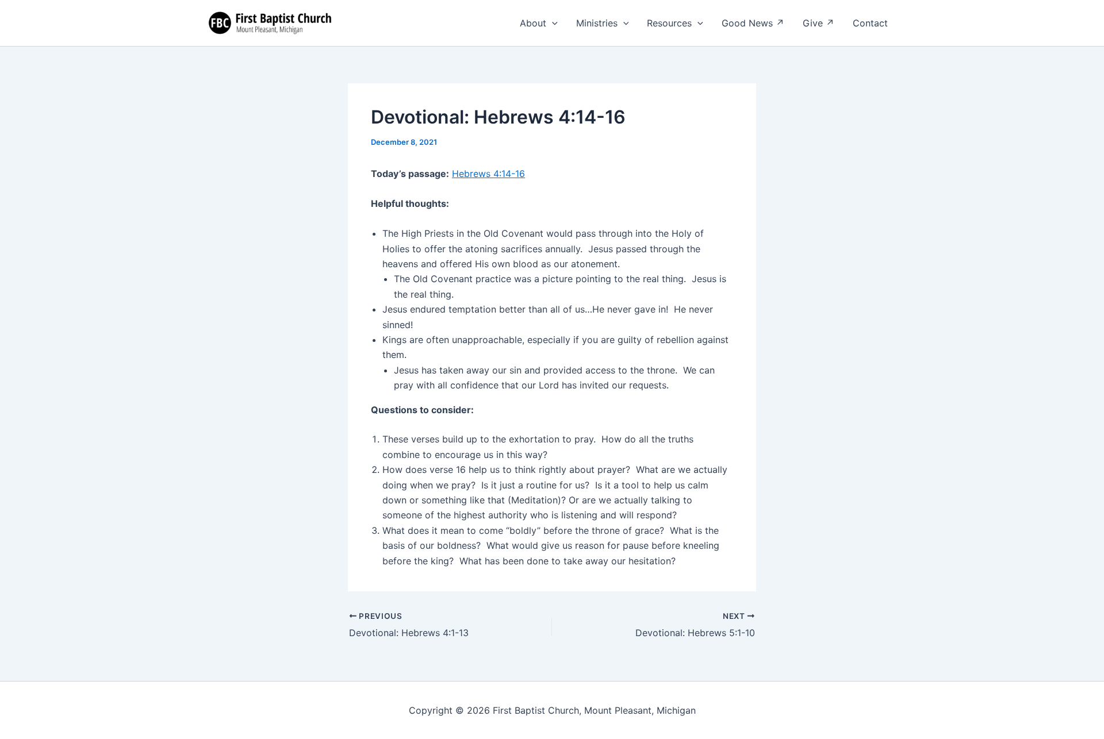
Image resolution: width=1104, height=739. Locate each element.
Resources (669, 23)
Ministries (597, 23)
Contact (870, 23)
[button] (552, 23)
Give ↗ (818, 23)
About (533, 23)
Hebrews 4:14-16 (488, 173)
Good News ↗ (753, 23)
